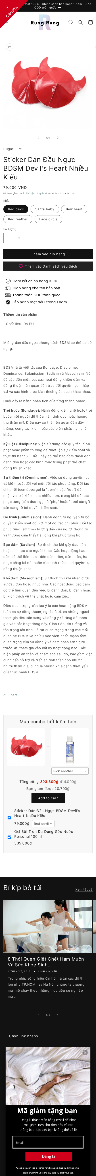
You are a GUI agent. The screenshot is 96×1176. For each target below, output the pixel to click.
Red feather (18, 219)
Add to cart (48, 798)
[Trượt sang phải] (58, 137)
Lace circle (48, 219)
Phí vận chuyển (35, 193)
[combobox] (70, 771)
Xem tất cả (84, 889)
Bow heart (74, 209)
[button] (81, 22)
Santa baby (44, 209)
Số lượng (9, 229)
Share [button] (13, 695)
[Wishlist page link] (71, 22)
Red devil (16, 209)
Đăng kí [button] (48, 1156)
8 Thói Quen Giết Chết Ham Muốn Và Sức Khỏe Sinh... (46, 962)
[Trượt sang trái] (38, 137)
